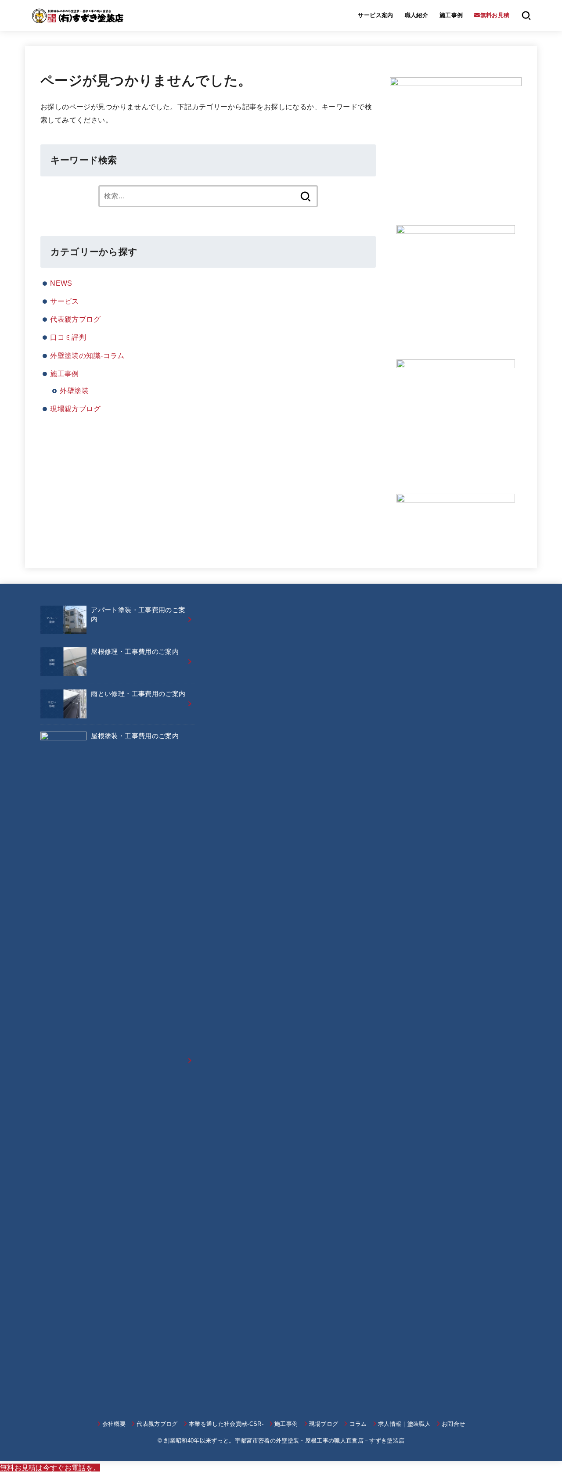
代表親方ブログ (75, 319)
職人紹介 (417, 15)
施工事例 (451, 15)
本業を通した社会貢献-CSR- (226, 1424)
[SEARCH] (526, 15)
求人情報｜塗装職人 (404, 1424)
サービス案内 (375, 15)
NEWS (61, 283)
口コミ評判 (68, 337)
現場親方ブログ (75, 409)
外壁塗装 (74, 391)
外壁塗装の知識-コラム (87, 355)
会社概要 (114, 1424)
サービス (64, 301)
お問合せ (453, 1424)
